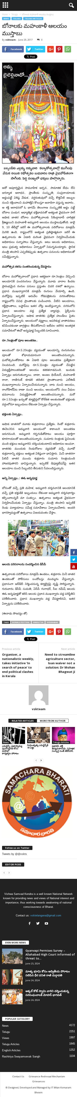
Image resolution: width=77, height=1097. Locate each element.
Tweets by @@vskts (14, 854)
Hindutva (38, 622)
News (6, 18)
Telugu (17, 18)
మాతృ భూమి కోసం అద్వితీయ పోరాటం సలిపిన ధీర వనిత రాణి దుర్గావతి (47, 973)
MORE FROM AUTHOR (53, 720)
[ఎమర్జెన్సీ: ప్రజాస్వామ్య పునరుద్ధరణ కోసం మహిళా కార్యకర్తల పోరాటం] (13, 735)
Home (5, 14)
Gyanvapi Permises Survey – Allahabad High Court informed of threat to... (50, 954)
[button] (70, 5)
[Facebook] (30, 923)
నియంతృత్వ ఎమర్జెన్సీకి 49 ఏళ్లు (37, 746)
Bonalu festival (21, 622)
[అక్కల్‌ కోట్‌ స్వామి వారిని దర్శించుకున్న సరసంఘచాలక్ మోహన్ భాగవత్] (12, 996)
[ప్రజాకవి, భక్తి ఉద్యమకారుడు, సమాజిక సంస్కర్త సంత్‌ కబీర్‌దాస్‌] (63, 735)
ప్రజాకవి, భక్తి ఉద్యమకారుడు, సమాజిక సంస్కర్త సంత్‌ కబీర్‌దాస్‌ (63, 748)
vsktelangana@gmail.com (45, 915)
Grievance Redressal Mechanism (47, 1076)
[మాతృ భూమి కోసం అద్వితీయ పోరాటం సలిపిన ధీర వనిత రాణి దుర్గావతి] (12, 977)
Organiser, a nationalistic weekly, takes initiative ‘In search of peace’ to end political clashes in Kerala (18, 665)
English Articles (11, 1050)
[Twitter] (39, 923)
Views (5, 1038)
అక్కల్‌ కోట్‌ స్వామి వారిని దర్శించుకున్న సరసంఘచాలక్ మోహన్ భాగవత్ (47, 993)
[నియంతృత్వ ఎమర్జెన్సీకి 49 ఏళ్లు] (38, 735)
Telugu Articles (33, 18)
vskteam (10, 39)
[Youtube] (47, 923)
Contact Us (18, 1076)
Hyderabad (52, 622)
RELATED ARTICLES (23, 720)
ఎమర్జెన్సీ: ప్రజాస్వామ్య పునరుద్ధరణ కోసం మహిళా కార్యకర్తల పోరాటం (12, 749)
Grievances (38, 1081)
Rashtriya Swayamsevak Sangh (21, 1056)
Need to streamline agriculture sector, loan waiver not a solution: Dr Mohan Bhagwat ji (60, 663)
